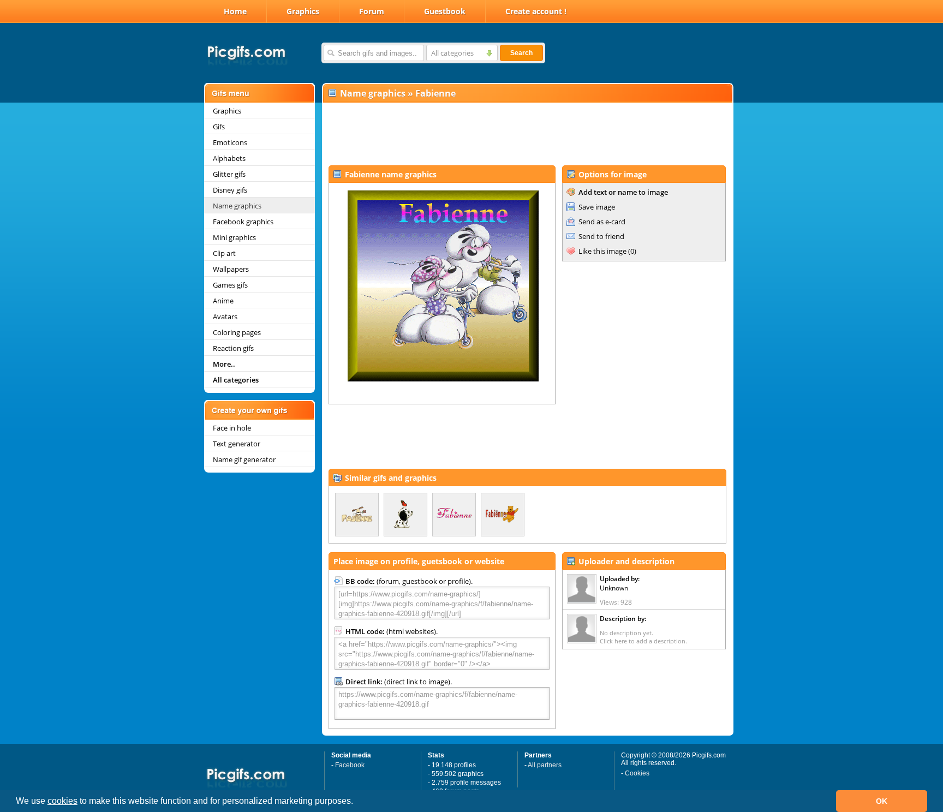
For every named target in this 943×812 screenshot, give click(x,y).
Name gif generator (244, 459)
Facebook (350, 765)
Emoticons (230, 142)
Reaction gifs (233, 348)
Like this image (602, 251)
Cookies (637, 773)
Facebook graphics (243, 221)
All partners (545, 765)
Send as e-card (601, 221)
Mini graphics (234, 237)
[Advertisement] (527, 134)
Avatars (225, 316)
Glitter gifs (229, 174)
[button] (357, 802)
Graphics (303, 11)
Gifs (219, 127)
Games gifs (230, 285)
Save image (596, 207)
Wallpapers (231, 269)
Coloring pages (237, 332)
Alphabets (229, 158)
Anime (223, 301)
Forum (371, 11)
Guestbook (444, 11)
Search (521, 53)
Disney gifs (230, 190)
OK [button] (881, 801)
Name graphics (237, 206)
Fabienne (435, 93)
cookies (62, 800)
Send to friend (601, 236)
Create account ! (535, 11)
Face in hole (232, 428)
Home (235, 11)
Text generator (236, 444)
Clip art (224, 253)
